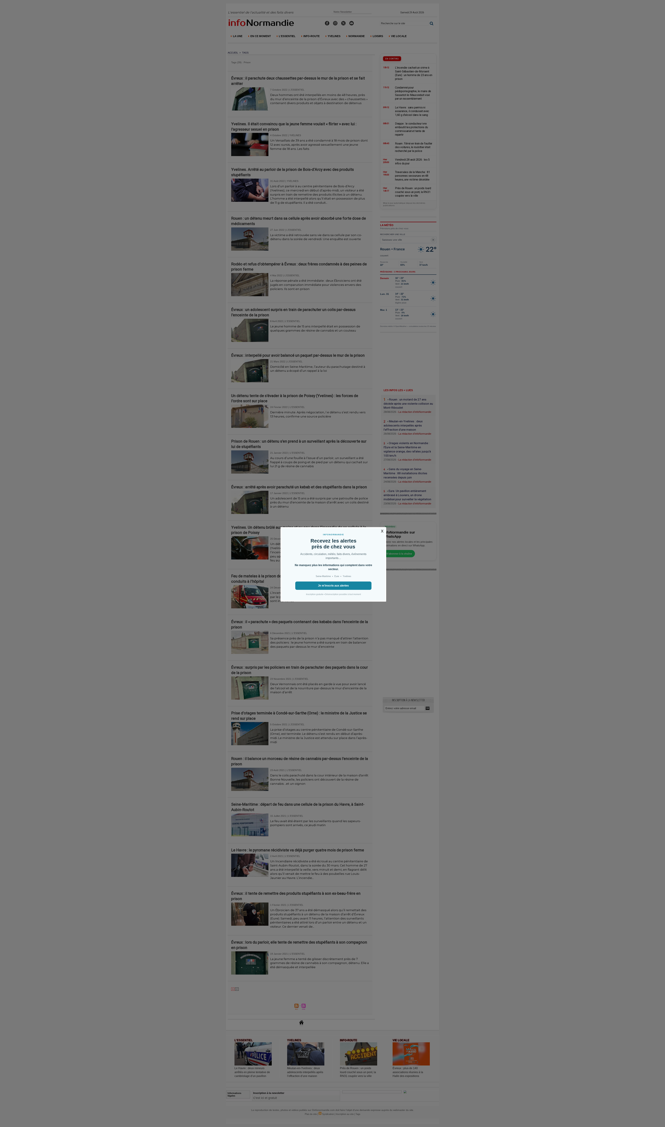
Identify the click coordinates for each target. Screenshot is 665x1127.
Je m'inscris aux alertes (333, 585)
